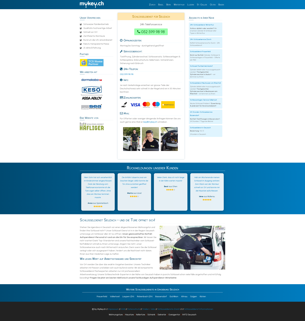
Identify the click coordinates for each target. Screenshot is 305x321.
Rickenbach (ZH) (144, 296)
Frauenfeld (102, 296)
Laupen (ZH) (128, 296)
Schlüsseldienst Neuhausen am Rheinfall (205, 83)
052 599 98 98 (153, 32)
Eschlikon (174, 296)
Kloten (203, 296)
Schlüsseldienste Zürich (169, 309)
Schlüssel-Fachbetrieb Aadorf (201, 66)
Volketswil (114, 296)
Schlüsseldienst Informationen (198, 309)
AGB (123, 309)
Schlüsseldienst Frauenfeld (200, 52)
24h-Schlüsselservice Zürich (200, 39)
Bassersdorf (161, 296)
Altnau (184, 296)
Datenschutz (133, 309)
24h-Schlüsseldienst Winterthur (202, 25)
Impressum (113, 309)
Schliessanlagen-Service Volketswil (203, 100)
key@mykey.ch (150, 122)
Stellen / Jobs (148, 309)
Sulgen (193, 296)
